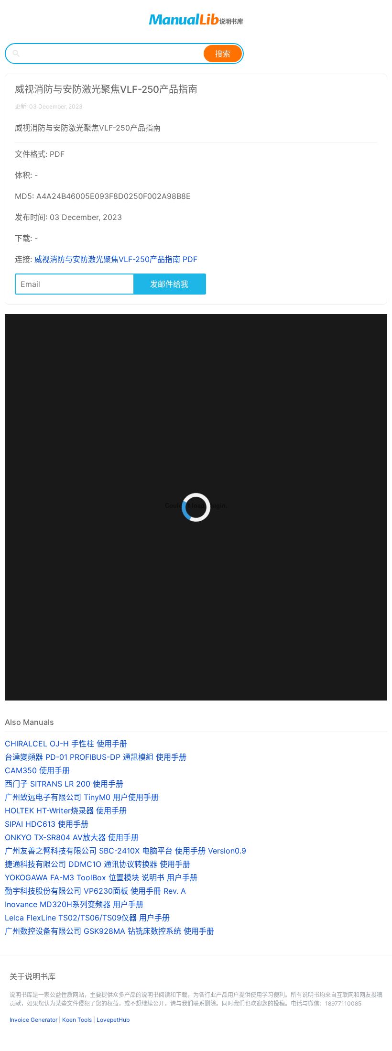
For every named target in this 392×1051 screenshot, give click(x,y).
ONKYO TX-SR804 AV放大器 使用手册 (72, 837)
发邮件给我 (169, 284)
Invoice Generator (33, 1019)
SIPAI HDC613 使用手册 (46, 824)
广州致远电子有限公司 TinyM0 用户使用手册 (82, 797)
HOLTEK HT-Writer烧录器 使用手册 (66, 810)
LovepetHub (113, 1019)
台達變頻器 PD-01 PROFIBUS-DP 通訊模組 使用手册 (95, 757)
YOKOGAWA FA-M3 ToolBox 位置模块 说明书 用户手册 (101, 877)
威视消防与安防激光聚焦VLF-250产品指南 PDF (115, 259)
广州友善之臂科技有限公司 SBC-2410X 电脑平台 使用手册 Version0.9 (125, 850)
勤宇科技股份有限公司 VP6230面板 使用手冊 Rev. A (95, 891)
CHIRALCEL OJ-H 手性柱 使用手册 (66, 743)
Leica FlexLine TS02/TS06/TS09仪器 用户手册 (87, 917)
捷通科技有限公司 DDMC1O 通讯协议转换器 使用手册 (97, 864)
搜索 (222, 53)
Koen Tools (77, 1019)
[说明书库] (196, 19)
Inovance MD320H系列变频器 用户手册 (74, 904)
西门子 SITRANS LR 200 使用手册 (64, 783)
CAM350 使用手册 (37, 770)
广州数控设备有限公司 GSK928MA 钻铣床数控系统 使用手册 (109, 931)
